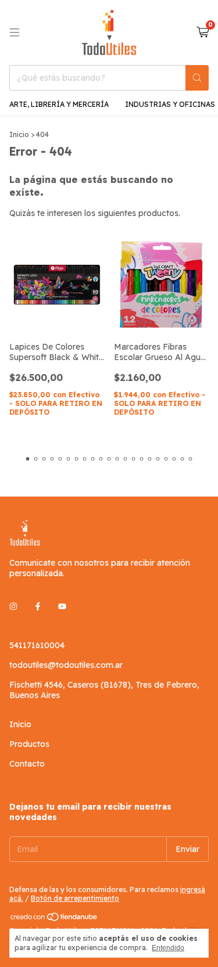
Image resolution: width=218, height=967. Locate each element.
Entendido (168, 948)
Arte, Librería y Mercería (59, 104)
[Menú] (14, 32)
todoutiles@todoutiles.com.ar (66, 665)
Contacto (27, 763)
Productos (29, 744)
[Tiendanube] (54, 919)
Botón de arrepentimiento (75, 898)
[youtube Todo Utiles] (62, 607)
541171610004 (37, 645)
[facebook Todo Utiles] (38, 607)
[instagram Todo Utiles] (13, 607)
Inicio (19, 134)
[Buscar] (197, 78)
